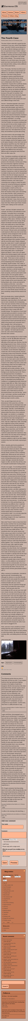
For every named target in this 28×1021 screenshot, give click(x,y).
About (4, 12)
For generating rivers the (9, 943)
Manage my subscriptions (8, 998)
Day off (5, 883)
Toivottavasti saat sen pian (9, 952)
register (25, 3)
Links (4, 930)
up (2, 668)
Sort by (16, 875)
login (19, 3)
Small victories (6, 889)
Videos (23, 12)
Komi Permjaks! (7, 887)
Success (5, 900)
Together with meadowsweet (10, 965)
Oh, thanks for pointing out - (10, 956)
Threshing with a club (8, 891)
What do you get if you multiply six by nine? (13, 850)
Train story (11, 45)
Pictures (5, 16)
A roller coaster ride (8, 885)
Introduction (6, 928)
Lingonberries (6, 898)
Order (4, 878)
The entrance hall (7, 896)
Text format (5, 839)
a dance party (8, 533)
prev (4, 922)
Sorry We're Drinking (8, 902)
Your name (5, 824)
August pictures (7, 904)
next (12, 922)
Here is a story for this (8, 972)
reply (3, 710)
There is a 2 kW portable (9, 946)
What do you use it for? (9, 968)
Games (10, 12)
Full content (5, 1006)
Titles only (4, 1005)
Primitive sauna (7, 920)
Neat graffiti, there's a (8, 975)
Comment (5, 831)
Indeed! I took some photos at (10, 959)
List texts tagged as (8, 875)
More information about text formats (11, 841)
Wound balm (6, 894)
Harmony (5, 906)
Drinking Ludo (6, 916)
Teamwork (5, 912)
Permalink (4, 707)
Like (2, 666)
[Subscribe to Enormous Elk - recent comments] (24, 935)
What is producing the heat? (10, 949)
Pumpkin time (6, 892)
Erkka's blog (14, 16)
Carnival (5, 914)
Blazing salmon (7, 910)
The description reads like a (10, 962)
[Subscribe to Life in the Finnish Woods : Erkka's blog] (24, 871)
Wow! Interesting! (7, 940)
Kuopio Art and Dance (8, 918)
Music (17, 12)
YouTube (4, 1017)
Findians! (5, 908)
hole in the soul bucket (7, 195)
